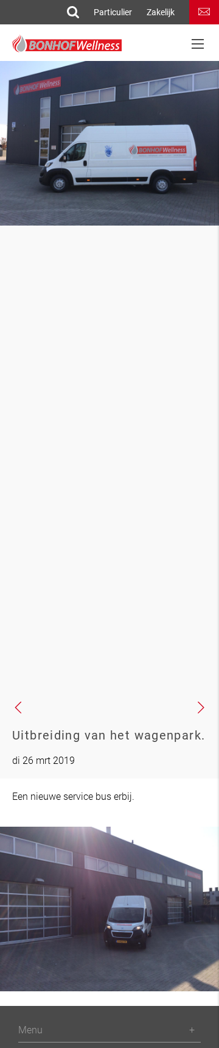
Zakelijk (161, 12)
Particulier (113, 12)
